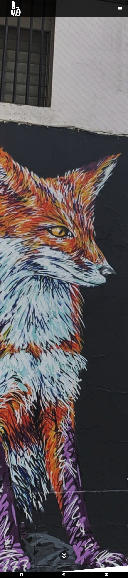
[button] (120, 8)
